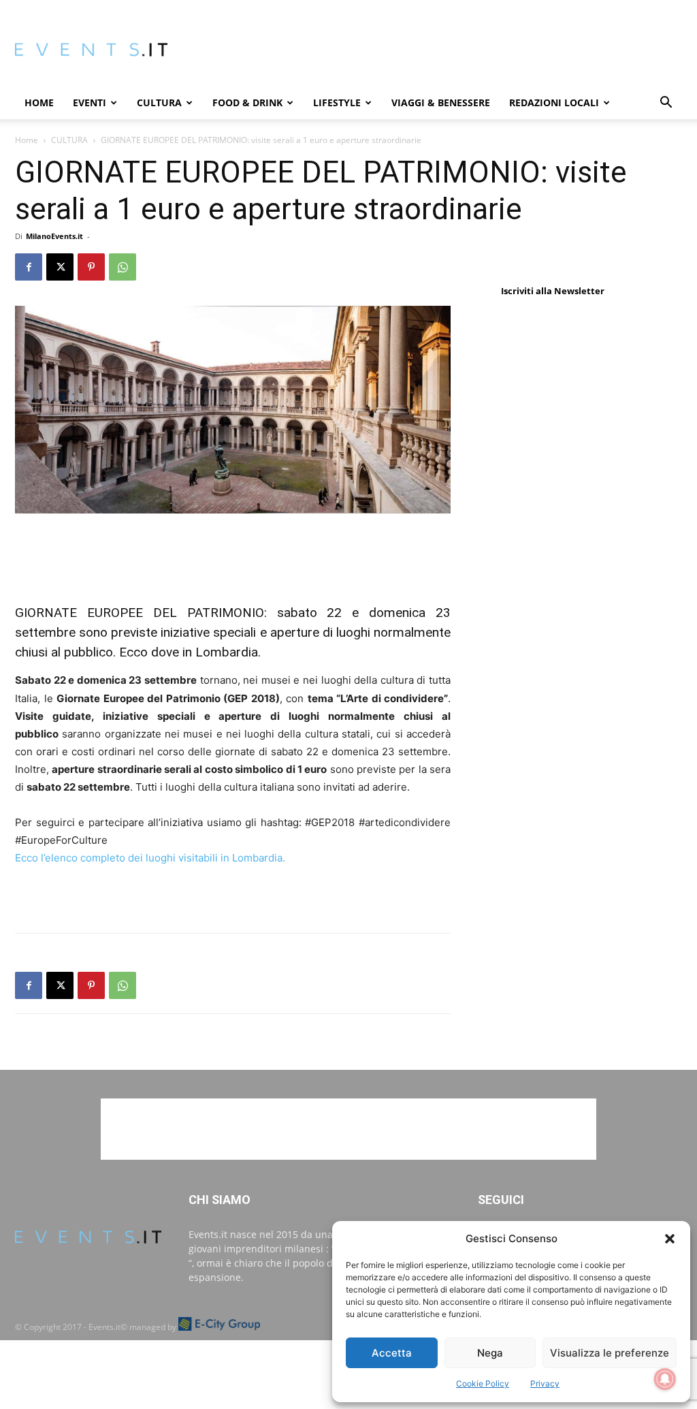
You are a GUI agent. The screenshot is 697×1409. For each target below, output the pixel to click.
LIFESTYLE (337, 102)
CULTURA (159, 102)
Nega (490, 1352)
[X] (60, 267)
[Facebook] (28, 267)
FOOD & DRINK (247, 102)
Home (39, 102)
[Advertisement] (233, 551)
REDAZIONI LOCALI (554, 102)
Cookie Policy (482, 1383)
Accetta (392, 1352)
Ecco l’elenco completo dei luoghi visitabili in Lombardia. (150, 857)
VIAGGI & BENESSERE (440, 102)
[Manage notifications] (665, 1379)
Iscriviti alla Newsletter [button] (552, 291)
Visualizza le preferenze (609, 1352)
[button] (670, 1239)
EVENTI (89, 102)
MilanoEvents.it (54, 236)
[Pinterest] (91, 267)
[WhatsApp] (122, 267)
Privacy (545, 1383)
